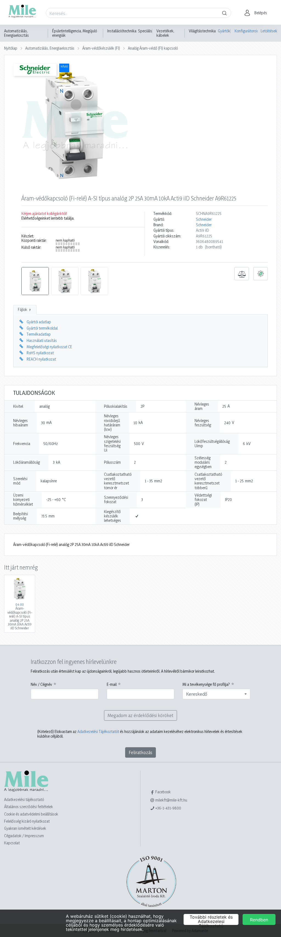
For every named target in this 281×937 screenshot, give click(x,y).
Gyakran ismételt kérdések (25, 828)
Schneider (204, 219)
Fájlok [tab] (24, 309)
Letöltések (269, 31)
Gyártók (224, 31)
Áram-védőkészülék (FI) (101, 48)
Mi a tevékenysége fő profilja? (206, 684)
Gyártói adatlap (39, 321)
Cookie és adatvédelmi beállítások (31, 814)
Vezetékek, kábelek (165, 33)
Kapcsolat (12, 842)
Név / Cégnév (41, 684)
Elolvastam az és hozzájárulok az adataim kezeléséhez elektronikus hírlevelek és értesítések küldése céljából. (139, 733)
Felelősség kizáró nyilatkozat (27, 821)
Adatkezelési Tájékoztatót (98, 731)
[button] (257, 13)
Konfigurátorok (246, 31)
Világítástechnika (202, 31)
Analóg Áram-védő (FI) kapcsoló (153, 48)
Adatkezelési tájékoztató (24, 799)
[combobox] (216, 694)
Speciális (145, 31)
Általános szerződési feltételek (28, 806)
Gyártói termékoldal (42, 328)
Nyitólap (10, 48)
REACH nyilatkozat (41, 359)
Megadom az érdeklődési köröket (140, 715)
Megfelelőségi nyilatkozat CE (49, 346)
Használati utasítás (42, 340)
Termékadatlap (39, 334)
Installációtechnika (121, 31)
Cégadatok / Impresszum (24, 835)
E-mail (112, 684)
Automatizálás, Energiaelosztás (16, 33)
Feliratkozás (140, 752)
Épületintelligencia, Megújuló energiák (74, 33)
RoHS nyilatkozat (40, 352)
